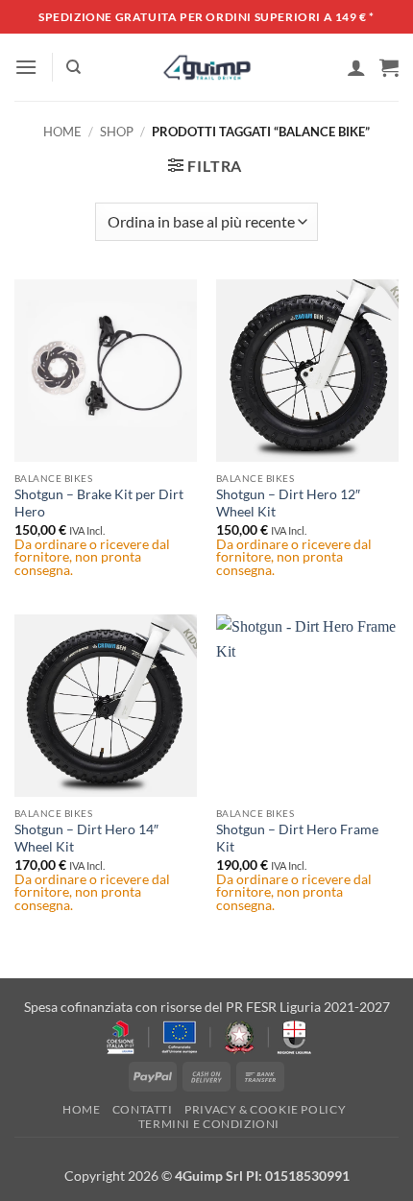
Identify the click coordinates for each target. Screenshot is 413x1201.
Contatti (142, 1109)
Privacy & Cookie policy (265, 1109)
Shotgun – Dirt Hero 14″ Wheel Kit (86, 838)
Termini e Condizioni (208, 1124)
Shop (117, 131)
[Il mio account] (356, 67)
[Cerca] (73, 67)
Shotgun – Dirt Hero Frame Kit (297, 838)
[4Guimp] (207, 67)
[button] (25, 66)
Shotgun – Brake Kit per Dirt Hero (98, 503)
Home (62, 131)
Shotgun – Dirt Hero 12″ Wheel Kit (288, 503)
